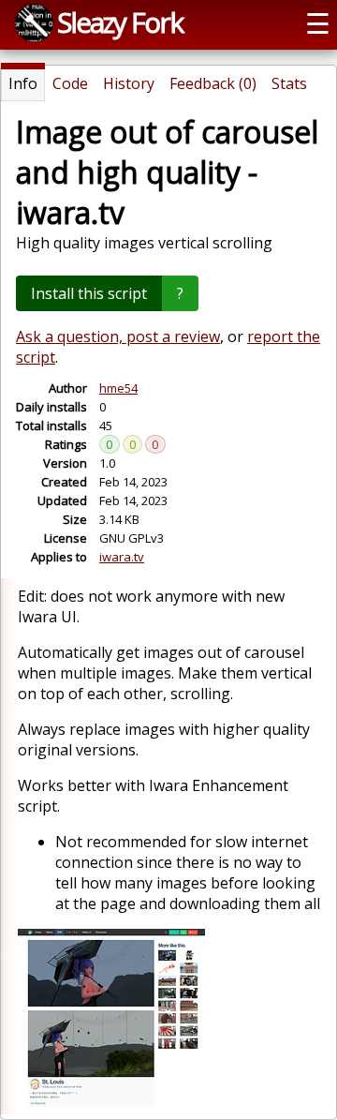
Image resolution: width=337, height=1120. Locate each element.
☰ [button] (317, 23)
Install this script (89, 293)
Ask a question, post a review (118, 336)
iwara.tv (121, 556)
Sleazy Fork (120, 22)
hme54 (118, 388)
